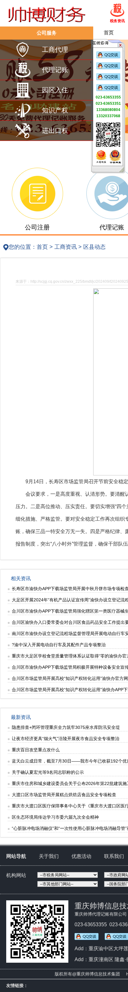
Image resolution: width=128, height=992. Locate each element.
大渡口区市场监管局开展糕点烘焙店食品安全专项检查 (64, 794)
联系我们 (114, 856)
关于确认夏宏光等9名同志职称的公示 (48, 772)
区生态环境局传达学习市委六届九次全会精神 (55, 817)
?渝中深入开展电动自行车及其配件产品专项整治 (59, 644)
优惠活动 (81, 856)
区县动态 (94, 247)
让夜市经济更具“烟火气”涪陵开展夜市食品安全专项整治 (65, 738)
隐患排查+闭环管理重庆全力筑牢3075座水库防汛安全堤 (66, 727)
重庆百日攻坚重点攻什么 (36, 749)
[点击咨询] (108, 57)
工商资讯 (65, 247)
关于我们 (49, 856)
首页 (109, 32)
